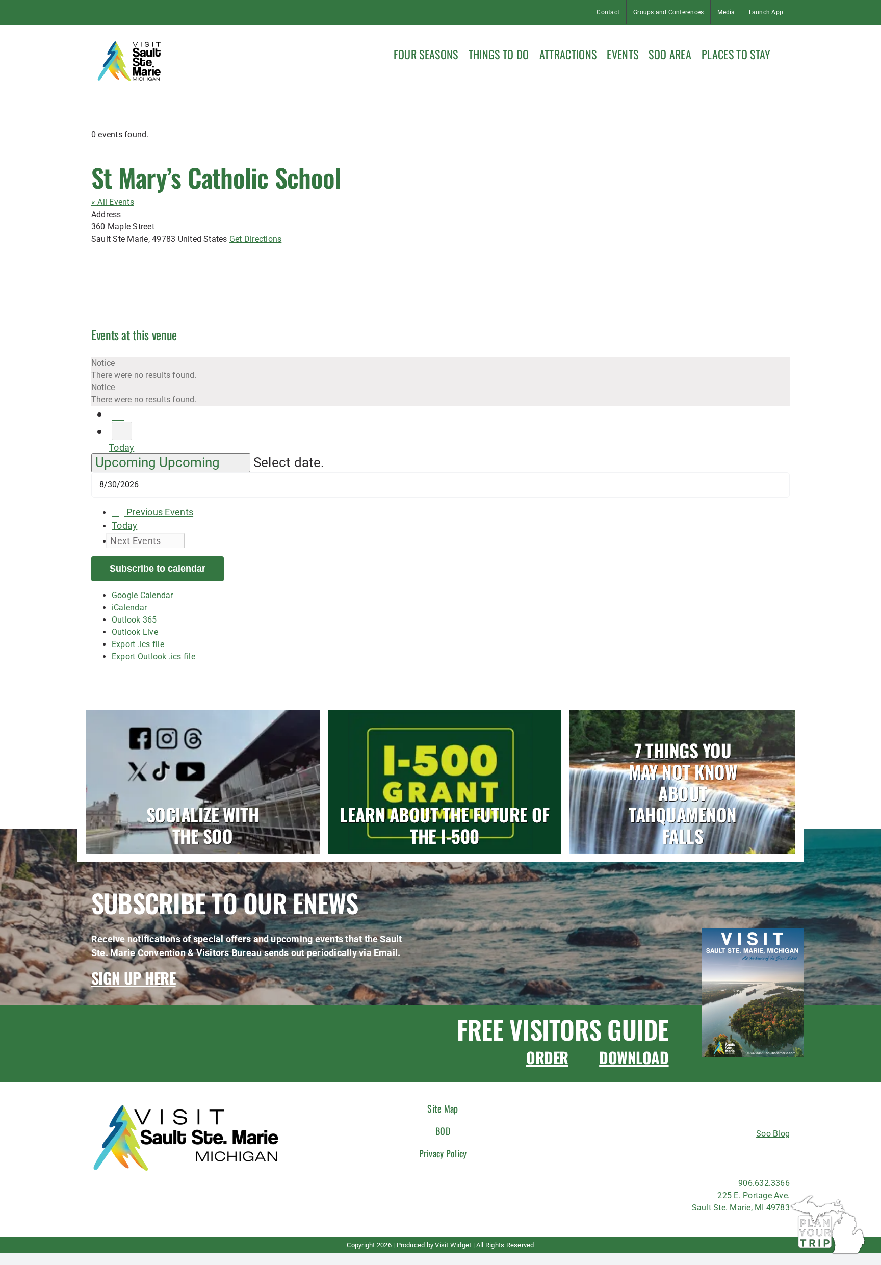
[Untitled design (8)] (753, 932)
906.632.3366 (764, 1183)
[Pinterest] (758, 1155)
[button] (785, 53)
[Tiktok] (720, 1155)
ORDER (547, 1057)
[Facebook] (683, 1155)
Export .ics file (138, 644)
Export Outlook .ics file (153, 656)
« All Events (112, 202)
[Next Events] (122, 431)
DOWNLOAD (633, 1057)
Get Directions (255, 239)
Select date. (289, 462)
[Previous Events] (118, 414)
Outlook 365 (134, 620)
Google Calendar (142, 595)
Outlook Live (135, 632)
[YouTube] (776, 1155)
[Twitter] (739, 1155)
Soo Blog (773, 1134)
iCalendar (129, 607)
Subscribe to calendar (157, 568)
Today (121, 447)
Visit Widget (453, 1245)
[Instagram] (701, 1155)
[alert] (440, 369)
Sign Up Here (133, 977)
